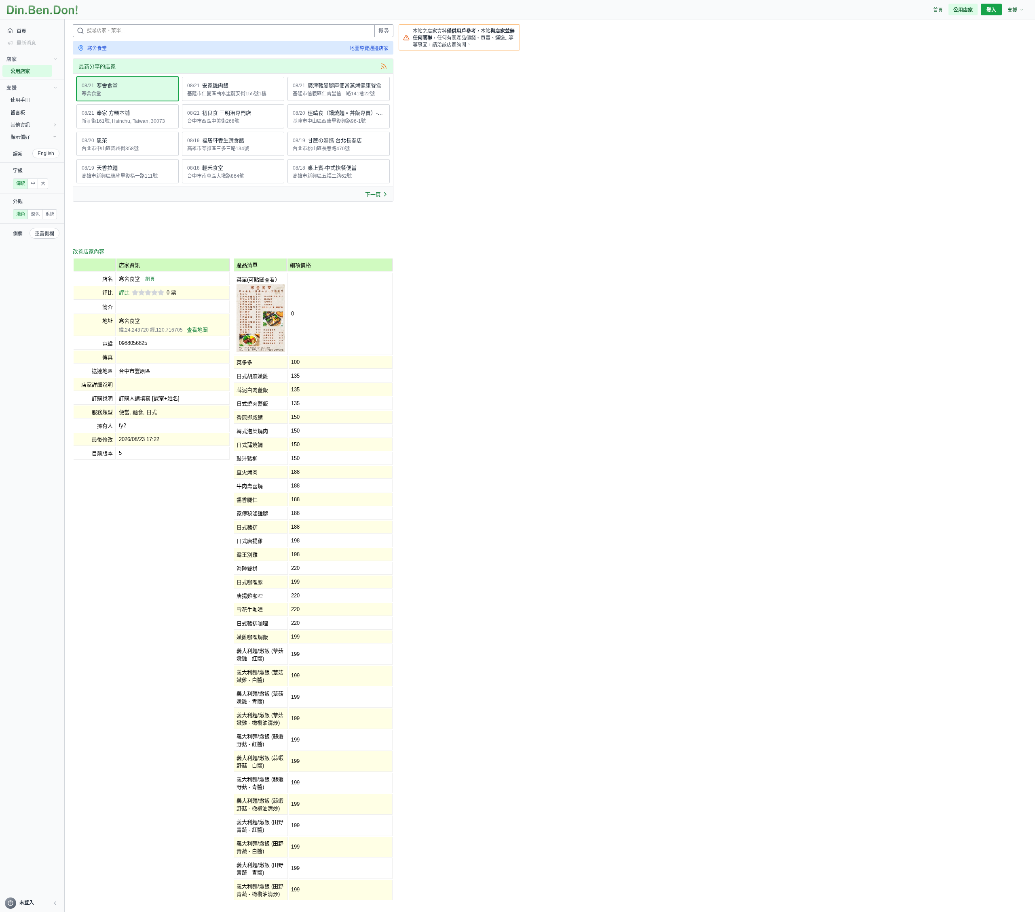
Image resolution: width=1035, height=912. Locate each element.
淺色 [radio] (20, 214)
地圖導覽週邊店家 (369, 48)
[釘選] (59, 71)
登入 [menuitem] (991, 10)
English (46, 153)
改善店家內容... (91, 251)
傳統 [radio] (20, 183)
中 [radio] (33, 183)
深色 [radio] (35, 214)
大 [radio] (43, 183)
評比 (124, 293)
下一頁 (373, 194)
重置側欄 (44, 234)
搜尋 (383, 30)
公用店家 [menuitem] (963, 10)
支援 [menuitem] (1012, 10)
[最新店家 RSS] (383, 66)
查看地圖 (197, 330)
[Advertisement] (220, 226)
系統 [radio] (49, 214)
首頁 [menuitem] (938, 10)
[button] (55, 903)
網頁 (150, 279)
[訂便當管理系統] (42, 10)
